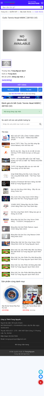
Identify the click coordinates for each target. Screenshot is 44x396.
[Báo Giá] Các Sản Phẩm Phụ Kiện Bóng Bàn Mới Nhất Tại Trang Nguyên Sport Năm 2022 (26, 258)
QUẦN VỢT (13, 12)
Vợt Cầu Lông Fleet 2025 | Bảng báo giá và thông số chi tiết (26, 213)
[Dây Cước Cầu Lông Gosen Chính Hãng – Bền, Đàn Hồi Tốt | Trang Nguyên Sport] (6, 198)
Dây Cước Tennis (25, 12)
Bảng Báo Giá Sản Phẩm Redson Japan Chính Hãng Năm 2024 (24, 228)
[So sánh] (40, 90)
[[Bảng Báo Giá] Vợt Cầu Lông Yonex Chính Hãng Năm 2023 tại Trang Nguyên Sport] (6, 244)
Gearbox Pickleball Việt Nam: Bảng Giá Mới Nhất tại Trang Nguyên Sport (26, 182)
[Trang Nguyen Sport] (9, 3)
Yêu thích (10, 90)
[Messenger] (41, 377)
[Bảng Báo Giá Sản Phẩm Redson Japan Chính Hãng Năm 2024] (6, 229)
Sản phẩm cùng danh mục (13, 281)
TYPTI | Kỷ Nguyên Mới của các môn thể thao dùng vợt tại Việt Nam (25, 167)
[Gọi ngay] (41, 382)
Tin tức (5, 132)
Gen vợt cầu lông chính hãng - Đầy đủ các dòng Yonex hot (25, 190)
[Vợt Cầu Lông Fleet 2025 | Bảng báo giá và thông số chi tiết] (6, 213)
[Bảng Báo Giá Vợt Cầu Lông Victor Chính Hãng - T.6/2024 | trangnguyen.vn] (6, 221)
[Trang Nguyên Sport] (22, 97)
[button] (41, 298)
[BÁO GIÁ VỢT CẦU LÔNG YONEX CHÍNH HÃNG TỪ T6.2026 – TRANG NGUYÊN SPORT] (6, 137)
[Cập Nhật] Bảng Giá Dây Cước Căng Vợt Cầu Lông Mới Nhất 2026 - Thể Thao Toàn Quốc (25, 176)
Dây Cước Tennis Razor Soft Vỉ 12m (32, 307)
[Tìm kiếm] (41, 7)
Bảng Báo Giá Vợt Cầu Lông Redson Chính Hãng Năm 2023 (25, 235)
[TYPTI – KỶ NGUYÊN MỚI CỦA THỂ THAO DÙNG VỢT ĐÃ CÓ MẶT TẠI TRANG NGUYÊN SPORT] (6, 160)
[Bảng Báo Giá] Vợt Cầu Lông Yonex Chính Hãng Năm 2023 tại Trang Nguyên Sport (25, 243)
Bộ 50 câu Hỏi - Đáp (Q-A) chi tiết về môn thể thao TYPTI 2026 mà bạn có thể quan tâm (25, 153)
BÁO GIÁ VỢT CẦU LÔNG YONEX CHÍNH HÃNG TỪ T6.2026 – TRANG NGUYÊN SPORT (25, 137)
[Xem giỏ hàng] (42, 3)
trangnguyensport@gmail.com (15, 339)
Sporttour (26, 354)
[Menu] (2, 3)
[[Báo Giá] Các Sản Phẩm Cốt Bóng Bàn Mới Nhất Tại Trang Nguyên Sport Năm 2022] (6, 266)
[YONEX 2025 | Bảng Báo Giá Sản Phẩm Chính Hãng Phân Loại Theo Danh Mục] (6, 206)
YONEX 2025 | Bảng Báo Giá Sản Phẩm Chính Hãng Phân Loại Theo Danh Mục (24, 205)
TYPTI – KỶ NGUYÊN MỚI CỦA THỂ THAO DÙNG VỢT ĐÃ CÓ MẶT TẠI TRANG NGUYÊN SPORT (26, 160)
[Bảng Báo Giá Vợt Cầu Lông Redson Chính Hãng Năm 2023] (6, 236)
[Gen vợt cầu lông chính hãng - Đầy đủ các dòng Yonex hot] (6, 191)
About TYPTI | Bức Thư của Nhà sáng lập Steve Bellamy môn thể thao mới (25, 144)
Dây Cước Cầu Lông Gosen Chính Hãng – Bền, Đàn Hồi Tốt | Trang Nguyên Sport (25, 198)
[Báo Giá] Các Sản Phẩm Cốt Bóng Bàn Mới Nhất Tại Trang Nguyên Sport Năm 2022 (26, 266)
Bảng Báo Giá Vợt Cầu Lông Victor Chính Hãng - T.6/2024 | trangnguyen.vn (25, 220)
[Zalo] (41, 372)
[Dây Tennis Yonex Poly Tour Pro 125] (11, 294)
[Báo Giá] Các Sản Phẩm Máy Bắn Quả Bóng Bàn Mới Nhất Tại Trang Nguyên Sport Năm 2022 (26, 251)
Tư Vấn (28, 90)
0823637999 (33, 2)
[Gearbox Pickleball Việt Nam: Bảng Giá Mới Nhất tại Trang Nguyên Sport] (6, 183)
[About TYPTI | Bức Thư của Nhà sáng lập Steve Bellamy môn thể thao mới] (6, 145)
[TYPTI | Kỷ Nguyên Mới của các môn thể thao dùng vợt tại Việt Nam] (6, 168)
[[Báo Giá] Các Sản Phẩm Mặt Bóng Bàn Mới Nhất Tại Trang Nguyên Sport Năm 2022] (6, 274)
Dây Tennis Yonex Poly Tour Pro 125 (11, 307)
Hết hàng (22, 85)
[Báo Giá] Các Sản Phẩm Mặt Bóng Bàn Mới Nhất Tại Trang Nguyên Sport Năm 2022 (26, 273)
